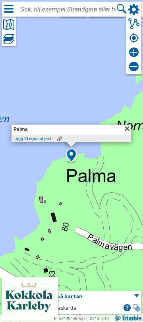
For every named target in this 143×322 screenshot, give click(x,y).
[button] (71, 155)
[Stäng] (127, 128)
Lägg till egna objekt (32, 138)
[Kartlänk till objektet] (59, 139)
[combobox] (68, 9)
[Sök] (121, 8)
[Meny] (8, 8)
